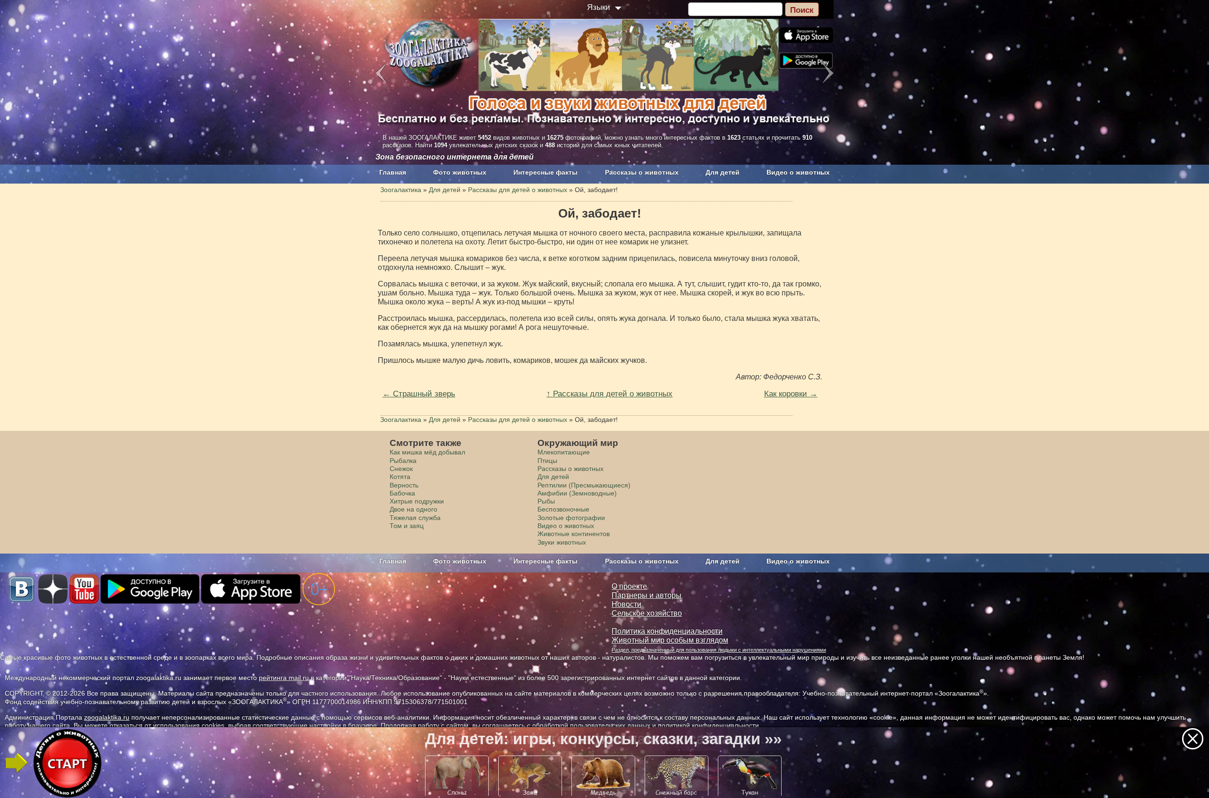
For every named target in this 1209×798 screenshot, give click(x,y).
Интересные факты (545, 172)
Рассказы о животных (642, 172)
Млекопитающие (563, 452)
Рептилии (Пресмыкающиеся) (583, 485)
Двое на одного (413, 509)
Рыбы (546, 501)
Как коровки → (790, 393)
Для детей (723, 172)
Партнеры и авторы (646, 595)
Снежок (401, 468)
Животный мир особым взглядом (670, 640)
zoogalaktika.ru (106, 717)
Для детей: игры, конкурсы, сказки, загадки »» (603, 739)
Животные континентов (573, 534)
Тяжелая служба (415, 517)
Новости (626, 604)
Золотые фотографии (571, 517)
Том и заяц (407, 525)
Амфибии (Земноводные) (577, 493)
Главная (392, 172)
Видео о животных (798, 172)
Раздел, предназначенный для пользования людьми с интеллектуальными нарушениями (719, 650)
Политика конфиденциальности (667, 631)
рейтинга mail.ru (284, 677)
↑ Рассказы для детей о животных (609, 393)
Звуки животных (561, 542)
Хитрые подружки (417, 501)
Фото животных (459, 172)
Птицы (547, 460)
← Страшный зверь (419, 393)
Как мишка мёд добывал (427, 452)
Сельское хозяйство (647, 613)
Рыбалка (403, 460)
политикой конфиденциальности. (709, 725)
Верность (404, 485)
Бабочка (402, 493)
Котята (400, 476)
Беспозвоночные (563, 509)
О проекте (629, 586)
